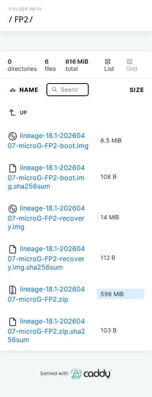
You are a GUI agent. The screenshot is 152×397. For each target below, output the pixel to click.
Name (30, 89)
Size (137, 89)
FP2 (21, 19)
